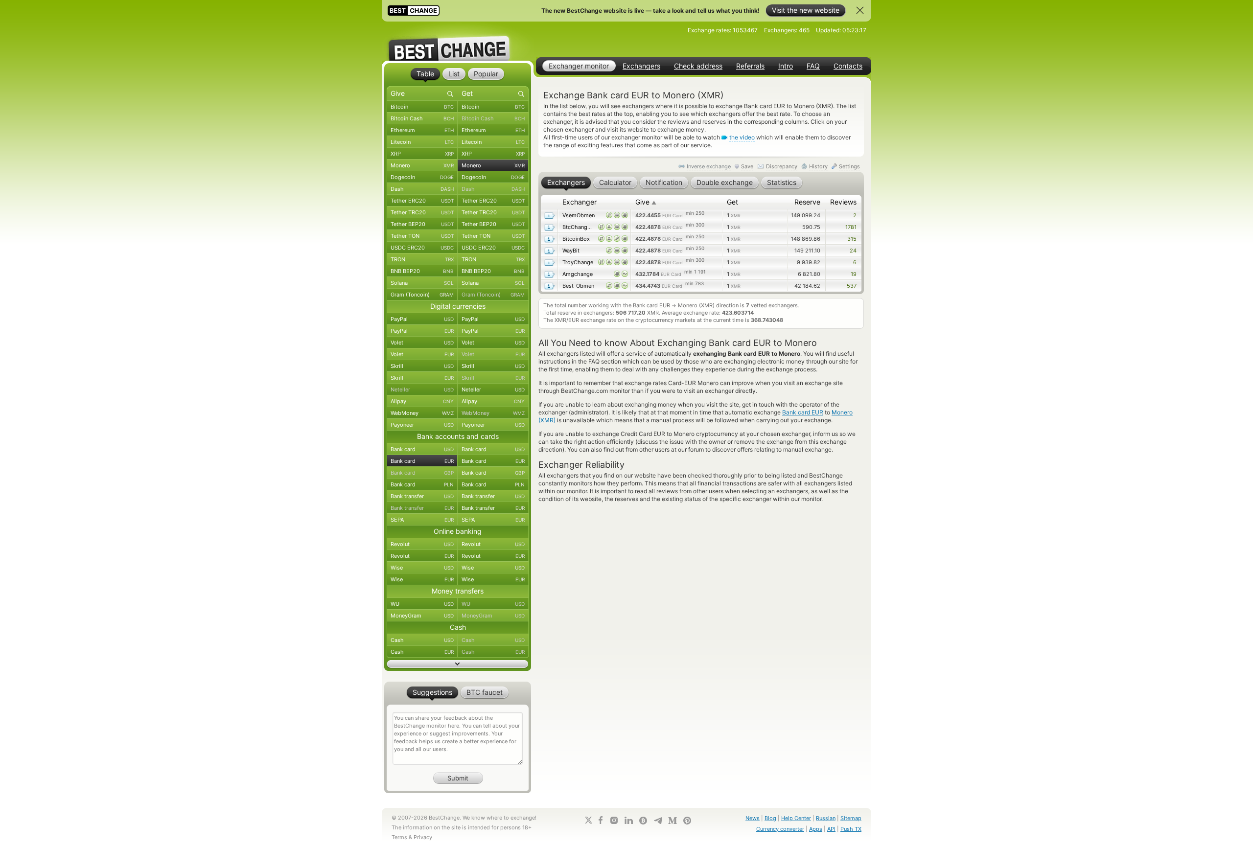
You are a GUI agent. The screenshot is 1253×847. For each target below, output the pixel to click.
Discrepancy (781, 166)
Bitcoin (422, 106)
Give (645, 202)
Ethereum (422, 130)
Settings (849, 166)
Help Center (796, 818)
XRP (422, 153)
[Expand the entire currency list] (458, 664)
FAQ (813, 66)
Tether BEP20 (422, 224)
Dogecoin (422, 177)
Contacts (848, 66)
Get (732, 202)
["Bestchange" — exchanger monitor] (458, 41)
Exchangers (641, 66)
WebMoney (422, 413)
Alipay (422, 401)
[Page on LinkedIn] (628, 820)
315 (852, 238)
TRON (422, 259)
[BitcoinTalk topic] (643, 820)
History (818, 166)
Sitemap (850, 818)
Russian (825, 818)
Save (747, 166)
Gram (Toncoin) (422, 294)
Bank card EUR (802, 412)
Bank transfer (422, 496)
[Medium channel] (672, 820)
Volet (422, 342)
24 (853, 250)
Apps (815, 828)
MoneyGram (422, 615)
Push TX (850, 828)
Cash (422, 640)
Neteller (422, 389)
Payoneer (422, 424)
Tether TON (422, 235)
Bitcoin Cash (422, 118)
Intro (785, 66)
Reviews (843, 202)
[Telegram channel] (657, 820)
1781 (851, 227)
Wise (422, 567)
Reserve (807, 202)
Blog (770, 818)
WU (422, 603)
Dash (422, 188)
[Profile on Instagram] (613, 820)
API (831, 828)
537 (852, 285)
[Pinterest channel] (687, 820)
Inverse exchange (709, 166)
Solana (422, 282)
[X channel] (588, 820)
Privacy (423, 837)
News (752, 818)
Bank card (422, 449)
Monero (422, 165)
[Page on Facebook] (600, 820)
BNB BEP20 (422, 271)
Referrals (750, 66)
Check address (698, 66)
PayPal (422, 319)
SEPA (422, 519)
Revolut (422, 544)
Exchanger (579, 202)
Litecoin (422, 141)
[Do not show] (860, 10)
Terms (399, 837)
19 (854, 274)
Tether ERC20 (422, 200)
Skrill (422, 366)
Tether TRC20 (422, 212)
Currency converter (780, 828)
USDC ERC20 (422, 247)
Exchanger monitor (579, 66)
